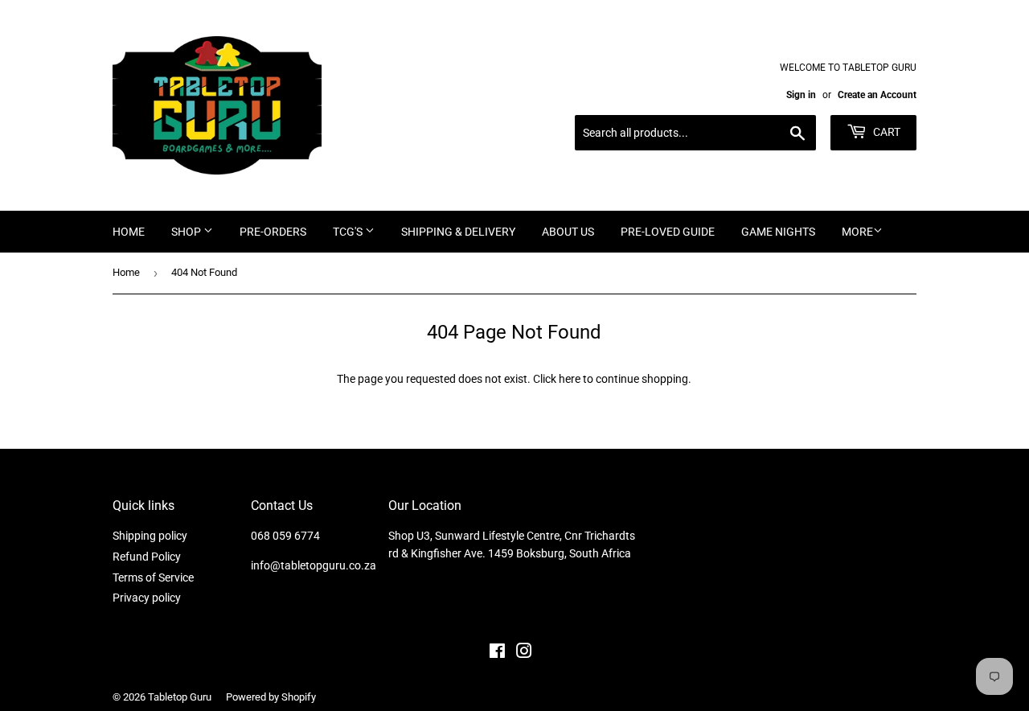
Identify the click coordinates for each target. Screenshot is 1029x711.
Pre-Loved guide (668, 231)
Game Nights (778, 231)
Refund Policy (147, 556)
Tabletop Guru (179, 697)
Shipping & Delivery (458, 231)
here (569, 378)
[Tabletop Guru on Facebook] (497, 653)
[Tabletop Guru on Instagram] (524, 653)
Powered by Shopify (271, 697)
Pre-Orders (273, 231)
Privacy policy (147, 597)
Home (129, 231)
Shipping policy (150, 535)
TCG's (349, 231)
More (857, 231)
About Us (568, 231)
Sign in (801, 95)
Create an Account (877, 95)
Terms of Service (153, 577)
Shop (187, 231)
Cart (885, 131)
